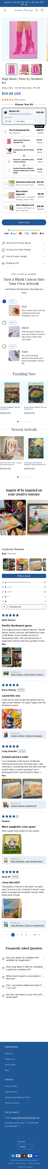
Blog (7, 1070)
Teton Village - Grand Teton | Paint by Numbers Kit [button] (27, 674)
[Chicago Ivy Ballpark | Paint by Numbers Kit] (12, 392)
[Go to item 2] (22, 564)
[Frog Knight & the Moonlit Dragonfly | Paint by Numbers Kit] (36, 448)
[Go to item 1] (9, 564)
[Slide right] (45, 70)
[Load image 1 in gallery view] (11, 69)
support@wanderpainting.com (25, 1117)
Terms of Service (12, 1103)
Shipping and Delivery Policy (17, 1097)
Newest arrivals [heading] (24, 429)
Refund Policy (11, 1092)
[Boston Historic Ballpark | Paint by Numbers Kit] (36, 392)
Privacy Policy (11, 1086)
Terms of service (34, 1163)
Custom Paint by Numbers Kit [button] (24, 806)
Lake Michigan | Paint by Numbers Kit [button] (27, 925)
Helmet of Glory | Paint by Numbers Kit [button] (26, 736)
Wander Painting (23, 1160)
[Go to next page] (40, 935)
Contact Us (10, 1059)
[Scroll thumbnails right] (43, 565)
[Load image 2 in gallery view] (23, 69)
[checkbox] (24, 183)
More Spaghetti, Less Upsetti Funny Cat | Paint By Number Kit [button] (26, 861)
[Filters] (4, 606)
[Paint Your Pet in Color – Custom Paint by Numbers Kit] (12, 448)
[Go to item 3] (35, 564)
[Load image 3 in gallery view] (36, 69)
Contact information (25, 1167)
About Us (9, 1053)
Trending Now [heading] (24, 373)
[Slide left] (2, 70)
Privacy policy (21, 1163)
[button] (5, 10)
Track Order (10, 1065)
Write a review (24, 576)
